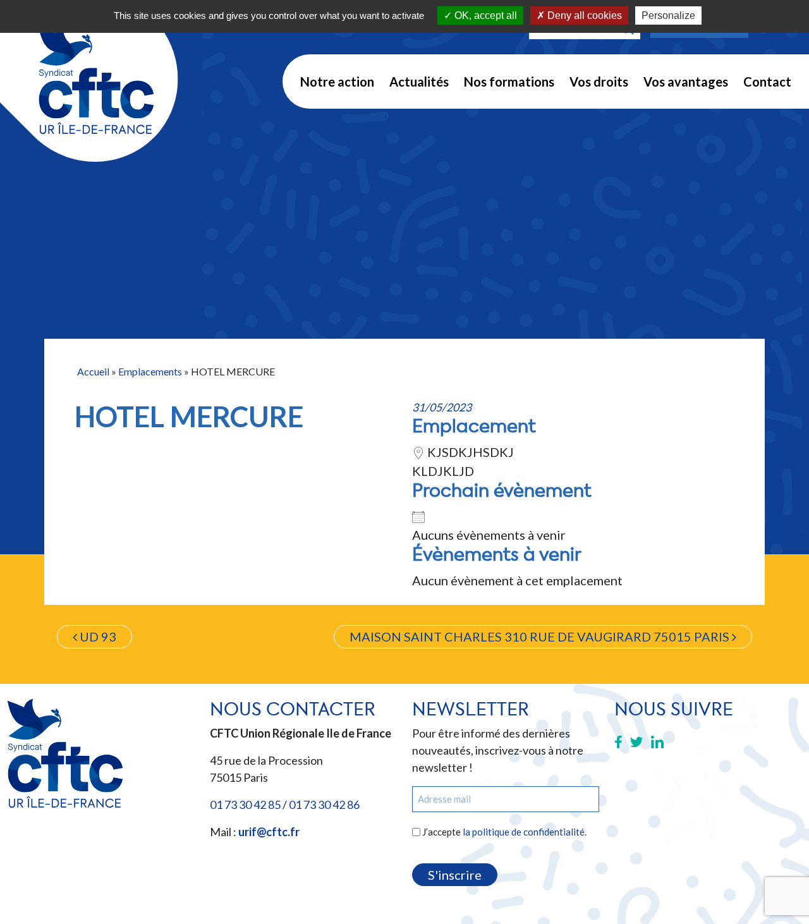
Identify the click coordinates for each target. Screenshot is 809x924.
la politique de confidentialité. (525, 831)
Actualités (419, 81)
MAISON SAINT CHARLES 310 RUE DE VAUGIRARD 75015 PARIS (541, 636)
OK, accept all (484, 15)
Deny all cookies (583, 15)
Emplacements (150, 371)
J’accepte (504, 831)
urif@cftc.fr (269, 832)
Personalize (668, 15)
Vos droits (598, 81)
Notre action (337, 81)
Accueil (93, 371)
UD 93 (96, 636)
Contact (767, 81)
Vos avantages (685, 81)
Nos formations (509, 81)
